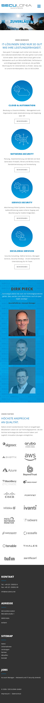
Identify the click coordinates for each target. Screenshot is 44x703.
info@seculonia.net (8, 592)
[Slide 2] (22, 380)
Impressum (5, 694)
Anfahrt (4, 623)
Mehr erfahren (22, 121)
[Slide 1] (22, 351)
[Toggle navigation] (39, 6)
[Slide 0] (22, 323)
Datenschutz (16, 694)
